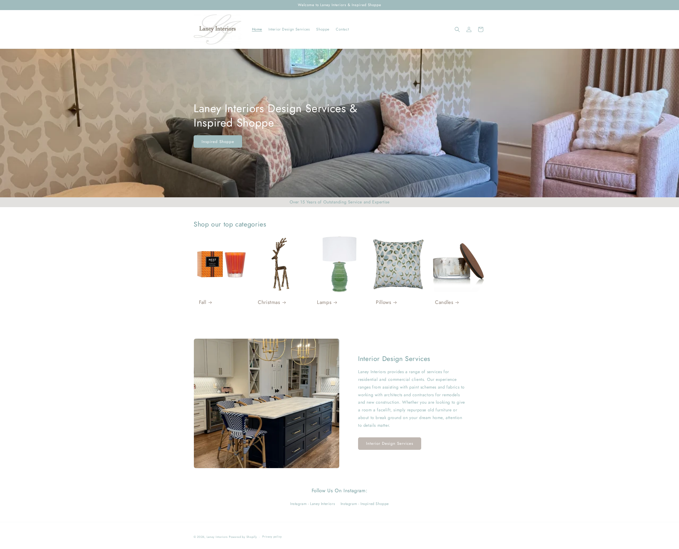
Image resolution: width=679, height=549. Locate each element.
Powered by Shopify (243, 537)
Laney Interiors (217, 537)
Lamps (324, 302)
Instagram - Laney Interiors (312, 503)
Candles (444, 302)
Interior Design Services (389, 443)
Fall (202, 302)
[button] (457, 29)
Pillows (383, 302)
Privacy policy (272, 536)
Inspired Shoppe (218, 141)
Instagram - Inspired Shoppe (365, 503)
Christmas (269, 302)
